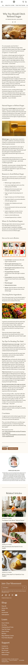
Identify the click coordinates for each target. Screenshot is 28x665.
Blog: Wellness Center (8, 635)
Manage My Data (5, 661)
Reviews (4, 633)
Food (4, 448)
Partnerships (5, 654)
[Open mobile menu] (2, 1)
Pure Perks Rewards (7, 637)
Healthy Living (9, 5)
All (3, 5)
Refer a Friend (5, 652)
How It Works (5, 623)
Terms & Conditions (13, 660)
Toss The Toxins (20, 5)
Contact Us (5, 646)
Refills (3, 610)
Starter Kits (5, 608)
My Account (5, 650)
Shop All (4, 606)
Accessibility (21, 660)
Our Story (4, 625)
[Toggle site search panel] (23, 2)
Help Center (5, 648)
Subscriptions (5, 614)
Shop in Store (5, 631)
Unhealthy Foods (13, 448)
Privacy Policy (4, 660)
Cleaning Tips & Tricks (7, 627)
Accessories (5, 612)
